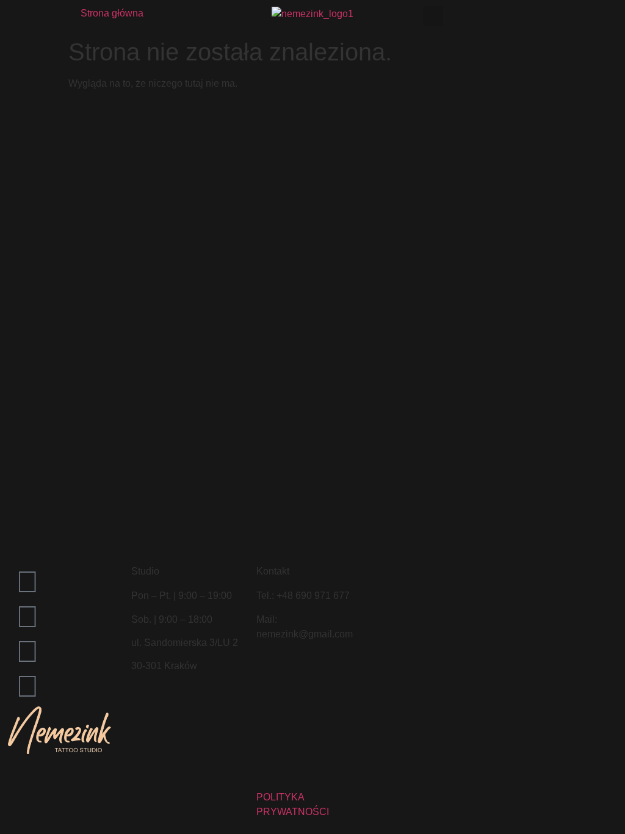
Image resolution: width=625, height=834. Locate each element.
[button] (433, 16)
